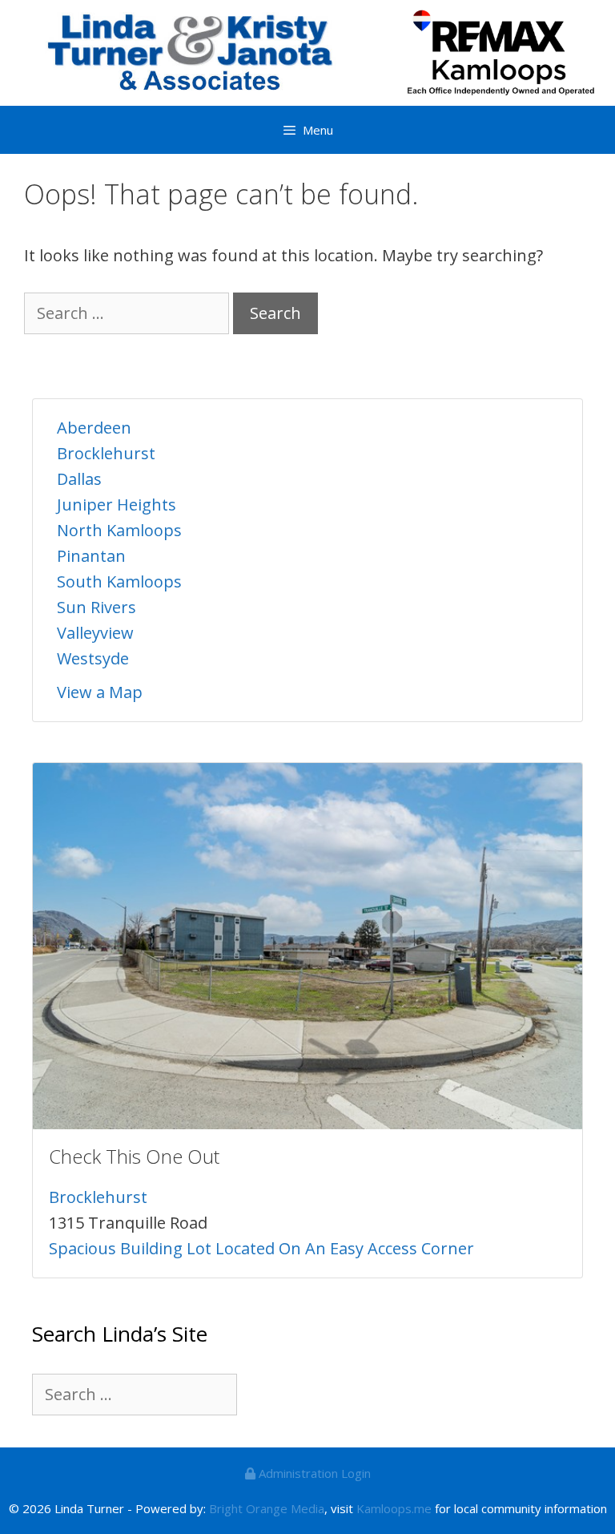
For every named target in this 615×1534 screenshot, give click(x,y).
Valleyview (95, 633)
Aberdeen (94, 427)
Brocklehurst (106, 453)
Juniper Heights (116, 504)
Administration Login (313, 1473)
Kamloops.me (394, 1508)
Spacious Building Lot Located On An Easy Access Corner (261, 1248)
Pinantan (91, 556)
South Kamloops (119, 581)
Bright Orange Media (266, 1508)
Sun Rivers (96, 607)
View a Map (100, 692)
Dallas (79, 479)
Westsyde (93, 658)
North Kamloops (119, 530)
